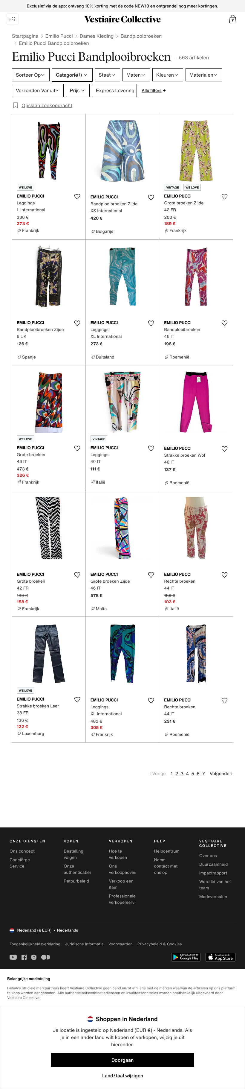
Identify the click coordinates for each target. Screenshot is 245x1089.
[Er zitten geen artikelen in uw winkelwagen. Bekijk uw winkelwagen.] (233, 19)
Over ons (208, 856)
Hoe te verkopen (118, 854)
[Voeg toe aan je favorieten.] (77, 196)
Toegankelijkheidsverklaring (35, 944)
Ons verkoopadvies (123, 869)
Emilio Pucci (59, 36)
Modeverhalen (213, 897)
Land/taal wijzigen (122, 1075)
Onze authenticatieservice (84, 869)
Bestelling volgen (73, 854)
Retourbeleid (76, 881)
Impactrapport (213, 873)
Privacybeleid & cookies (159, 944)
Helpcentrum (167, 851)
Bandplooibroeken (141, 36)
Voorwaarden (120, 944)
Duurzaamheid (213, 864)
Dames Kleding (97, 36)
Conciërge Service (20, 863)
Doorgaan (122, 1060)
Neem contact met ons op (166, 866)
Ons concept (22, 851)
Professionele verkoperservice (124, 899)
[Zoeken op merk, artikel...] (12, 19)
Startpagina (25, 36)
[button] (233, 19)
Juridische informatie (84, 944)
